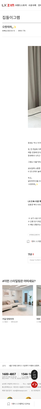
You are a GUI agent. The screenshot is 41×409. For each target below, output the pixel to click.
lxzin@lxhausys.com (20, 391)
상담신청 (34, 376)
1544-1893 (28, 374)
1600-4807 (9, 374)
